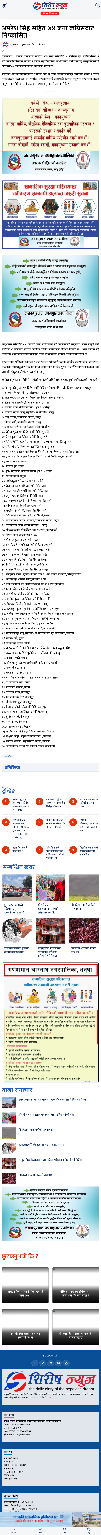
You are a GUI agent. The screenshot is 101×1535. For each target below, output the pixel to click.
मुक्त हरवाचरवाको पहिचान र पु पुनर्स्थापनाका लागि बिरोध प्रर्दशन (14, 911)
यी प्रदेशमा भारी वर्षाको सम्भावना (83, 907)
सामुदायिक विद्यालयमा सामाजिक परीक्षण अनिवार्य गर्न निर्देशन (49, 952)
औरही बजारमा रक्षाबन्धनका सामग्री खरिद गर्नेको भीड (48, 909)
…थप (49, 1398)
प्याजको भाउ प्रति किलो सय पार (83, 950)
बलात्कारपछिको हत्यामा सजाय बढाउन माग (16, 950)
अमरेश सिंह (8, 756)
